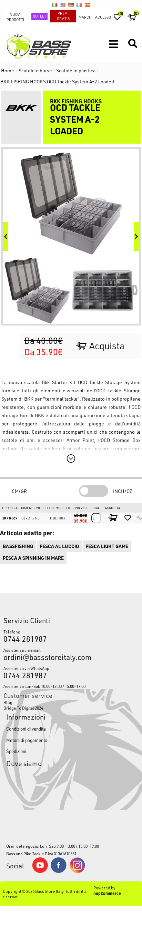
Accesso (103, 17)
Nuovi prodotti (15, 17)
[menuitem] (70, 702)
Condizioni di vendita (26, 729)
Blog (7, 702)
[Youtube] (40, 871)
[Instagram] (77, 871)
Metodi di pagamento (26, 740)
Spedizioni (16, 751)
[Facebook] (59, 871)
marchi (85, 17)
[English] (63, 4)
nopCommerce (107, 893)
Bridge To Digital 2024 (23, 708)
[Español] (87, 4)
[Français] (79, 4)
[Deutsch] (71, 4)
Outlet (39, 16)
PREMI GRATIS (63, 16)
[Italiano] (54, 4)
